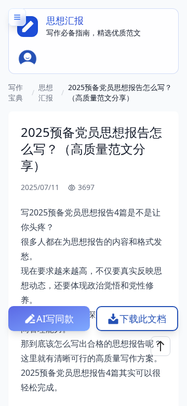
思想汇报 (45, 92)
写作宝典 (15, 92)
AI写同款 (55, 318)
